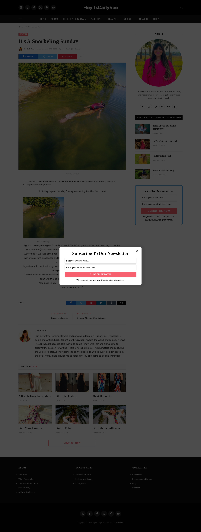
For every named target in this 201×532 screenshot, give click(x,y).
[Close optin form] (137, 251)
